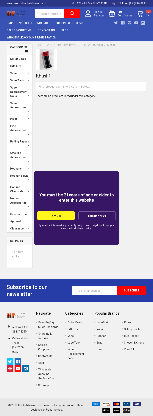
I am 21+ (56, 216)
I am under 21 (97, 216)
